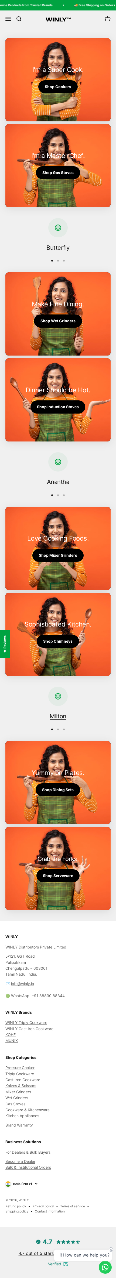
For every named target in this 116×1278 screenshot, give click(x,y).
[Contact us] (105, 1267)
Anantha (58, 481)
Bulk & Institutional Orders (28, 1167)
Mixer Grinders (18, 1091)
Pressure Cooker (20, 1067)
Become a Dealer (20, 1161)
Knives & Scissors (20, 1085)
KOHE (10, 1034)
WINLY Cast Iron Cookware (29, 1028)
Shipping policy (17, 1211)
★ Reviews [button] (5, 644)
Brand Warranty (19, 1125)
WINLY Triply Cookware (26, 1022)
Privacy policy (43, 1206)
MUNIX (11, 1040)
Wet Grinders (16, 1097)
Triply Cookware (19, 1073)
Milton (58, 716)
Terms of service (72, 1206)
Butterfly (58, 247)
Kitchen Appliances (22, 1115)
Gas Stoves (15, 1104)
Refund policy (15, 1206)
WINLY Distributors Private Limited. (36, 947)
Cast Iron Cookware (22, 1079)
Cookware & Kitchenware (27, 1109)
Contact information (50, 1211)
